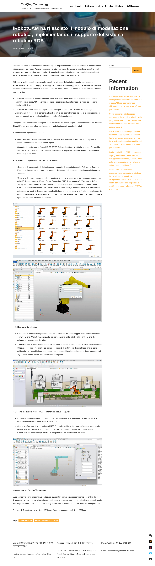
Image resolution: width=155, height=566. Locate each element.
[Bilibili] (150, 553)
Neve (15, 563)
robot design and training (46, 520)
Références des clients (94, 6)
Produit (78, 6)
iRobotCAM (19, 49)
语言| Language (133, 6)
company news (26, 520)
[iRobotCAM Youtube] (150, 559)
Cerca (111, 66)
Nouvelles (109, 6)
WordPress (34, 563)
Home (71, 6)
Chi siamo (119, 6)
